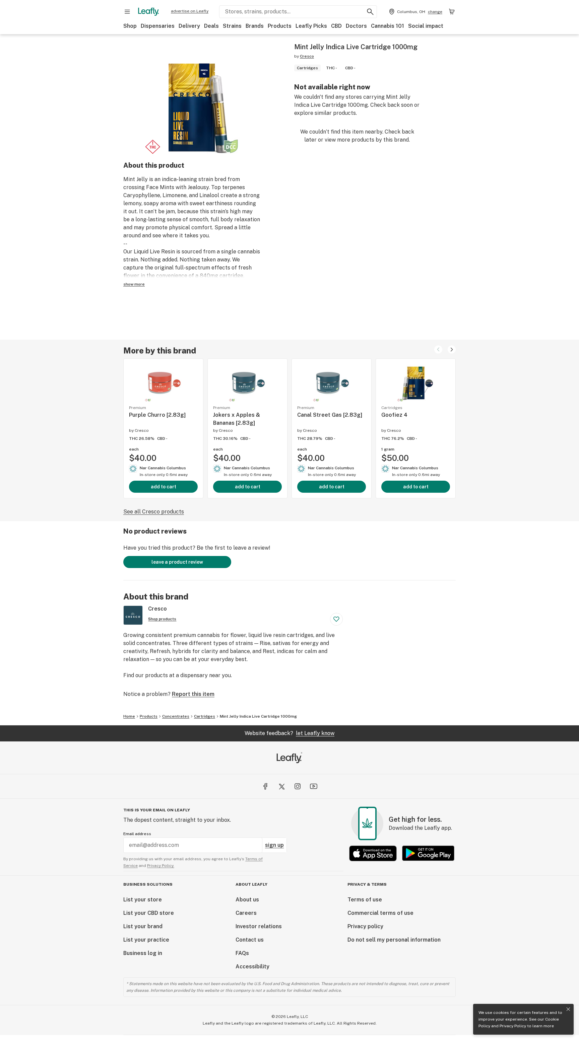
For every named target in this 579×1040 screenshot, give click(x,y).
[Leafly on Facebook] (265, 786)
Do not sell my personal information (394, 940)
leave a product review (177, 562)
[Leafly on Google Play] (428, 853)
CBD (336, 26)
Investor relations (259, 926)
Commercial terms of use (380, 913)
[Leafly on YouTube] (314, 786)
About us (247, 899)
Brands (255, 26)
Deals (211, 26)
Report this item (193, 694)
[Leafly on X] (281, 786)
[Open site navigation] (127, 12)
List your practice (146, 940)
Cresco (307, 56)
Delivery (189, 26)
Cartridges (204, 716)
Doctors (356, 26)
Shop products (162, 619)
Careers (246, 913)
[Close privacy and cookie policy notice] (568, 1009)
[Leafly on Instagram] (298, 786)
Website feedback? (289, 733)
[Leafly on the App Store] (373, 853)
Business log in (142, 953)
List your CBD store (148, 913)
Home (129, 716)
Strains (232, 26)
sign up (274, 845)
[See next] (452, 349)
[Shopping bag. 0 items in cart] (452, 12)
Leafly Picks (311, 26)
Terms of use (364, 899)
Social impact (425, 26)
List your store (142, 899)
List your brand (143, 926)
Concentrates (175, 716)
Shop (130, 26)
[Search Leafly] (370, 11)
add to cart (163, 486)
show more (134, 284)
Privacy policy (365, 926)
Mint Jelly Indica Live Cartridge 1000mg (258, 716)
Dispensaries (158, 26)
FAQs (242, 953)
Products (280, 26)
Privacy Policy (513, 1026)
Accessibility (252, 966)
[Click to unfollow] (336, 619)
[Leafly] (148, 12)
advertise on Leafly (189, 11)
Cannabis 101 (387, 26)
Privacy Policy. (160, 865)
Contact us (250, 940)
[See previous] (438, 349)
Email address (137, 833)
